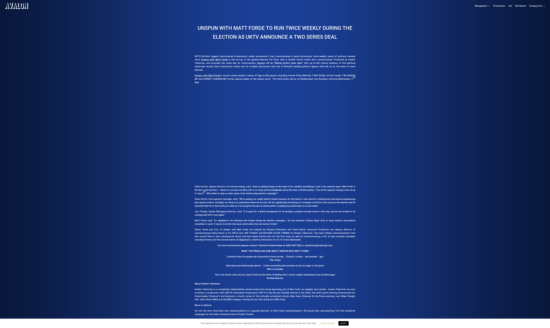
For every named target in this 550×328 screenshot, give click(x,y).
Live (510, 6)
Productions (499, 6)
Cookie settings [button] (327, 323)
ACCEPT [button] (343, 323)
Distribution (520, 6)
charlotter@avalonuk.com (318, 245)
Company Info (535, 6)
